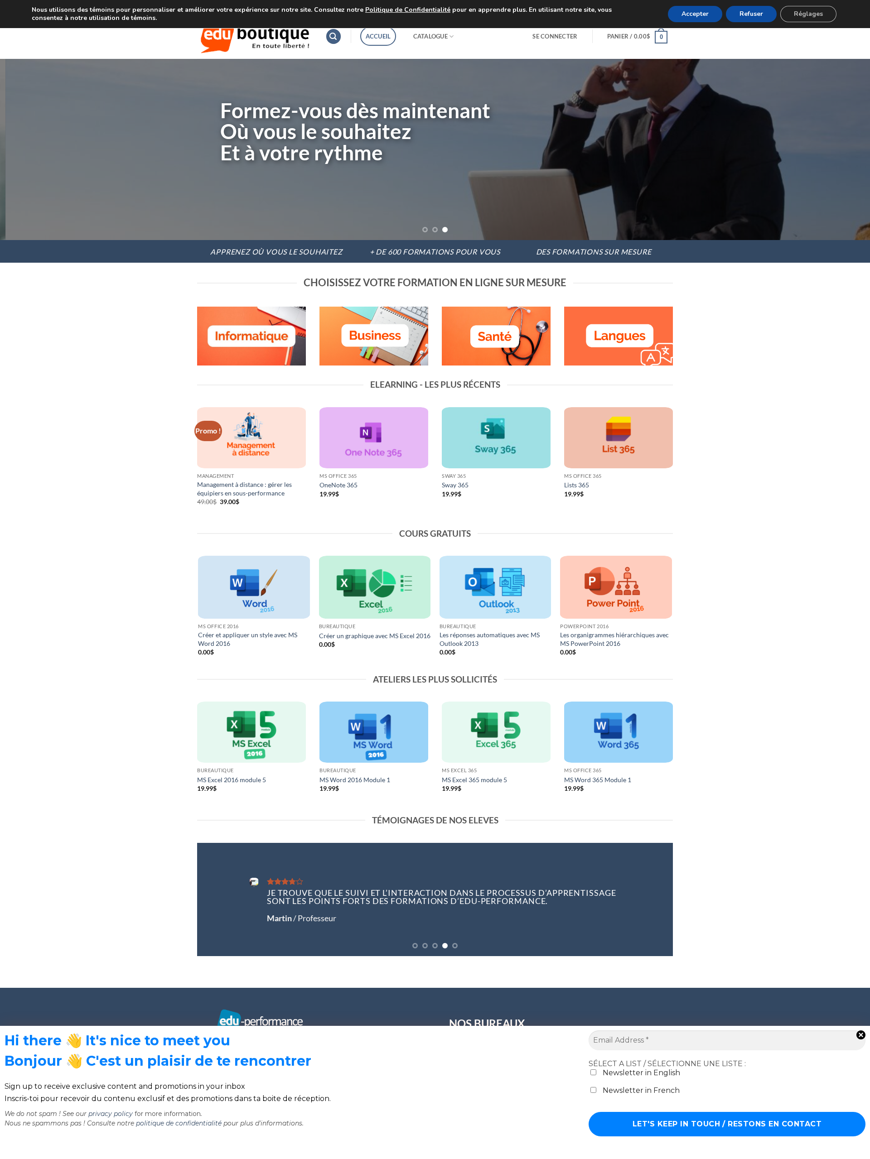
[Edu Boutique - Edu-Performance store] (254, 36)
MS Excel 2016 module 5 (231, 780)
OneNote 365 (338, 485)
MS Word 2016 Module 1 (354, 780)
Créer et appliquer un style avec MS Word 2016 (247, 639)
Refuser (751, 14)
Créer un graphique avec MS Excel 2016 (374, 636)
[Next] (841, 149)
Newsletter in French (640, 1090)
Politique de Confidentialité (407, 9)
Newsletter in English (640, 1072)
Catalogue (430, 36)
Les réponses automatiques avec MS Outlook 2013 (490, 639)
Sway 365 (455, 485)
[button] (333, 36)
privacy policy (110, 1114)
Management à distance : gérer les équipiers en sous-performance (244, 489)
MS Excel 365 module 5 (474, 780)
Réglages (808, 14)
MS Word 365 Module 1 (597, 780)
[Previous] (29, 149)
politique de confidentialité (179, 1123)
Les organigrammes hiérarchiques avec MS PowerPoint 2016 (614, 639)
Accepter (695, 14)
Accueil (378, 36)
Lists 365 (576, 485)
